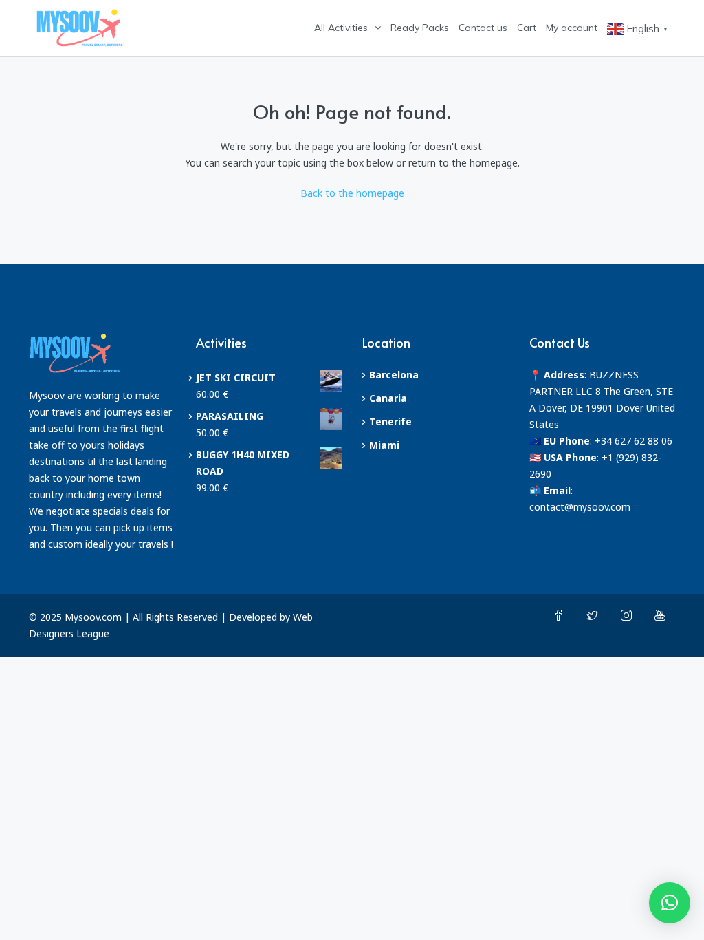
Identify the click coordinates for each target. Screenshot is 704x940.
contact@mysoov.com (579, 506)
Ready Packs (419, 27)
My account (571, 27)
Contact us (483, 27)
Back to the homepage (352, 193)
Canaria (388, 398)
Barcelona (394, 374)
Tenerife (390, 421)
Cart (526, 27)
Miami (384, 444)
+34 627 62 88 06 (633, 440)
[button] (669, 902)
